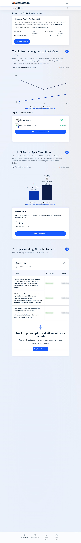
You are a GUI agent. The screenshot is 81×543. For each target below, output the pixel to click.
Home (14, 13)
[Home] (21, 3)
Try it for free (21, 41)
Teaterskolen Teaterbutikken (21, 36)
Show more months (40, 132)
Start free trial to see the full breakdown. (40, 109)
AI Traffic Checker (28, 13)
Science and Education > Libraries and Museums (31, 27)
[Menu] (67, 3)
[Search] (40, 8)
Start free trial (40, 234)
